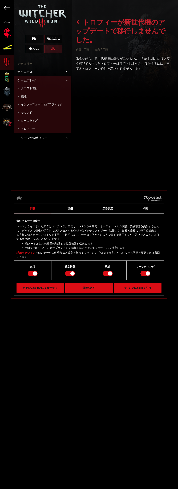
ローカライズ (29, 120)
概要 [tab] (145, 208)
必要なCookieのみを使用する (40, 287)
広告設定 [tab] (108, 208)
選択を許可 (89, 287)
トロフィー (28, 129)
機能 (24, 96)
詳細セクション (26, 252)
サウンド (26, 112)
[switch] (70, 273)
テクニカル (25, 71)
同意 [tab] (32, 208)
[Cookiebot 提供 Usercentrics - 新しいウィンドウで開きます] (146, 198)
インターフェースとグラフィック (42, 104)
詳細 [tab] (70, 208)
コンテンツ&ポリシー (32, 137)
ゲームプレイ (26, 80)
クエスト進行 (29, 88)
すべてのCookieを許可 (137, 287)
